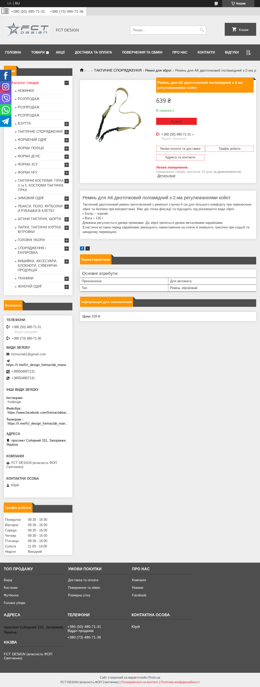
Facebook (139, 595)
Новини (137, 588)
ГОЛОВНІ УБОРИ (31, 240)
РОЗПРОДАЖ (28, 99)
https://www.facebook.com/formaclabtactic (39, 412)
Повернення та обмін (142, 52)
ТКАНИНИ (25, 278)
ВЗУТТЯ (24, 123)
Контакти (206, 52)
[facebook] (82, 249)
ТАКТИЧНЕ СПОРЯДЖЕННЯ (118, 70)
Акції (60, 52)
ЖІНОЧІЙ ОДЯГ (30, 286)
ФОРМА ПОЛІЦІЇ (31, 148)
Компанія (139, 580)
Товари (38, 52)
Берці (8, 580)
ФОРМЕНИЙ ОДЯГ (32, 140)
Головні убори (14, 603)
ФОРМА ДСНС (29, 156)
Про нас (179, 52)
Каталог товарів (25, 82)
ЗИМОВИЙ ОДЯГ (31, 198)
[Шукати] (201, 30)
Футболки (11, 595)
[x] (88, 249)
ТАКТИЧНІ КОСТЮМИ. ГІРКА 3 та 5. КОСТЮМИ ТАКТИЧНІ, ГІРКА (41, 185)
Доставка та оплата (93, 52)
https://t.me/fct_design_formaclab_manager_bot (41, 365)
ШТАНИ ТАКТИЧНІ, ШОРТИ (39, 219)
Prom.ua (154, 677)
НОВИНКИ (26, 91)
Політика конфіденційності (180, 682)
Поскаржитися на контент (139, 682)
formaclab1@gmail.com (28, 354)
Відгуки (232, 52)
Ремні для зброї (158, 70)
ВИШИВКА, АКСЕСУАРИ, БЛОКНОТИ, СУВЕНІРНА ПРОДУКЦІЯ (37, 265)
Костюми (11, 588)
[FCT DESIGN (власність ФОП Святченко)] (27, 30)
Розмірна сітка (79, 595)
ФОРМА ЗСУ (28, 164)
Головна (13, 52)
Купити (176, 121)
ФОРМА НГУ (27, 172)
